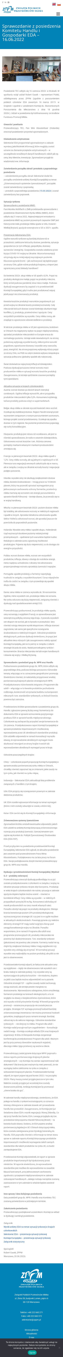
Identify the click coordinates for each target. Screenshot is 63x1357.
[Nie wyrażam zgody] (59, 1347)
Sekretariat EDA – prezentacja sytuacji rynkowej (25, 1234)
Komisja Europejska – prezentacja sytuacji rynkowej (27, 1238)
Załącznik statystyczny (14, 1242)
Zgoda (32, 1352)
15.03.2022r (45, 191)
